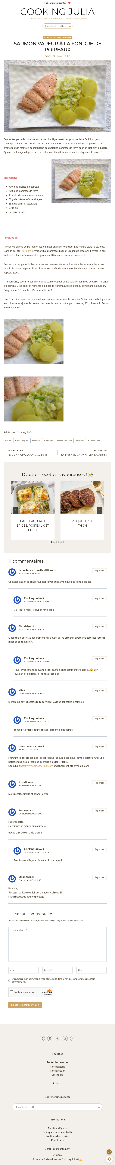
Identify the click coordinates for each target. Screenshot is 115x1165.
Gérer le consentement (57, 1148)
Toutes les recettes (57, 1062)
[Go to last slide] (15, 510)
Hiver (8, 440)
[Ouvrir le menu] (105, 25)
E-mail (48, 970)
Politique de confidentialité (57, 1132)
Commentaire (18, 930)
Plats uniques (21, 440)
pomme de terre (64, 440)
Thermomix (26, 250)
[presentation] (33, 497)
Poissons (48, 440)
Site (80, 970)
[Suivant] (99, 510)
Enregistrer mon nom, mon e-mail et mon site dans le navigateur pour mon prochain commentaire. (53, 980)
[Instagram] (49, 1038)
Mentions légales (57, 1128)
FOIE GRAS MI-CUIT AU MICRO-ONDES (84, 453)
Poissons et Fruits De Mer (58, 37)
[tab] (51, 542)
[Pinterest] (57, 1038)
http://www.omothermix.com (36, 765)
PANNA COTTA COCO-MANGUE (27, 453)
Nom (13, 970)
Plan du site (57, 1140)
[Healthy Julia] (72, 1038)
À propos (57, 1083)
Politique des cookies (57, 1136)
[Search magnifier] (70, 26)
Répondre (99, 570)
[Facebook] (42, 1038)
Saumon (80, 440)
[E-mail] (65, 1038)
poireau (36, 440)
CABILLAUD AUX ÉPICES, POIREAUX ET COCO (32, 525)
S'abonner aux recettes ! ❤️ (57, 2)
